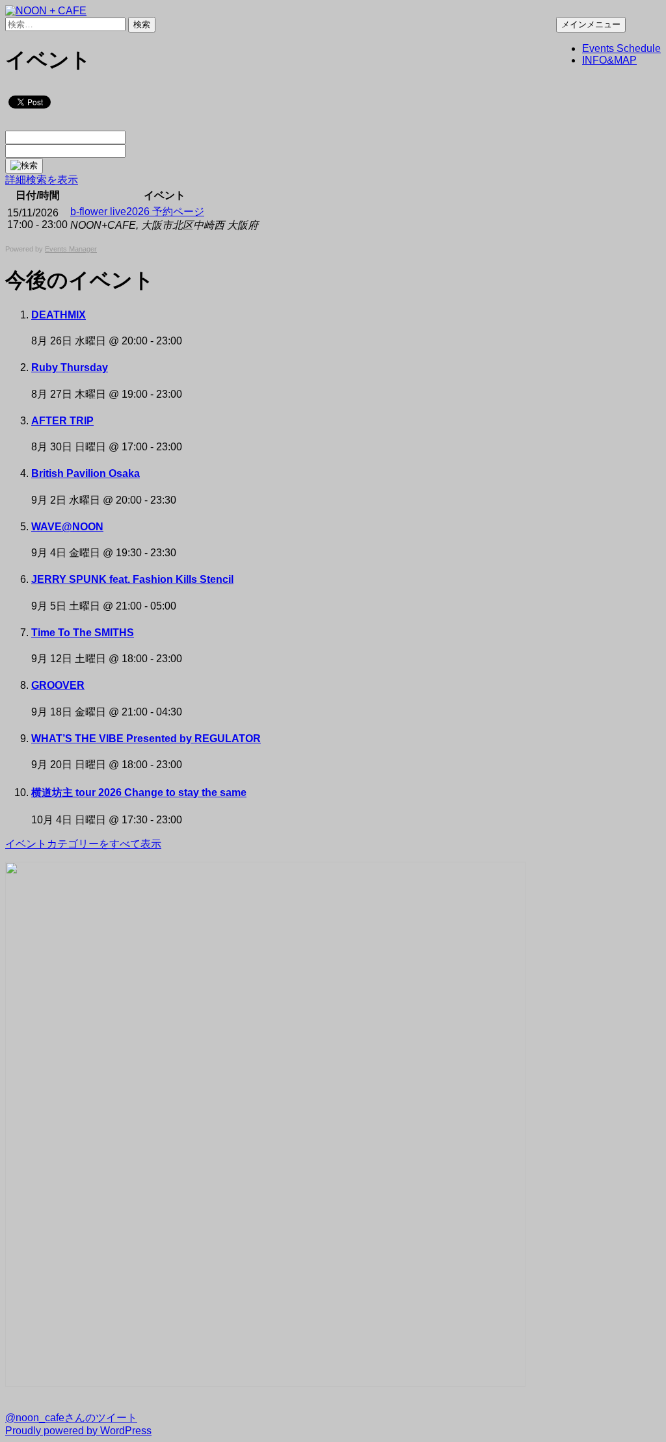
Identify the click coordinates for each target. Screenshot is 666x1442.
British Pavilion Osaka (85, 473)
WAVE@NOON (67, 526)
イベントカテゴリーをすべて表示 (83, 843)
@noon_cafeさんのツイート (71, 1417)
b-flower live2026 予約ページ (137, 211)
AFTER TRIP (62, 420)
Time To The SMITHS (82, 632)
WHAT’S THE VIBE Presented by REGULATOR (146, 738)
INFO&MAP (609, 60)
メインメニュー (590, 24)
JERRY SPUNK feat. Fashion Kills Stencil (132, 579)
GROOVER (58, 685)
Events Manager (71, 249)
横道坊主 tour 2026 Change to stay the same (138, 792)
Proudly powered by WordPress (78, 1430)
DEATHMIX (58, 314)
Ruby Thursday (69, 367)
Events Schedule (621, 48)
